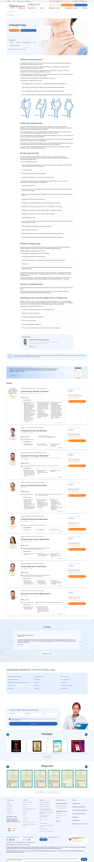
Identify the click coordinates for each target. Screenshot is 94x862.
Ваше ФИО (12, 713)
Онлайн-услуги (20, 1)
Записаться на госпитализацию (28, 30)
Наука (57, 817)
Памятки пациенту (43, 818)
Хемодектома (64, 688)
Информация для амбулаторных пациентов (46, 813)
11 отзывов (13, 464)
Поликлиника (9, 806)
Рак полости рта (65, 676)
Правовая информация (53, 792)
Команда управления (28, 802)
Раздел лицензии (40, 792)
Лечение (34, 42)
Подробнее (13, 375)
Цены (14, 1)
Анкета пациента (43, 823)
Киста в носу (11, 685)
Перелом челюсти (38, 676)
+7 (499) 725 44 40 (33, 4)
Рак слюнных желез (66, 679)
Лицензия (25, 811)
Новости (74, 800)
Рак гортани (37, 679)
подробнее (60, 422)
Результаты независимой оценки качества (30, 825)
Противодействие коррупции (29, 808)
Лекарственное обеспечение (79, 810)
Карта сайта (25, 819)
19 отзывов (13, 439)
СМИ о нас (25, 804)
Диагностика (9, 804)
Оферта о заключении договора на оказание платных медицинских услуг (13, 820)
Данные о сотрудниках (44, 804)
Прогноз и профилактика (14, 45)
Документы (75, 817)
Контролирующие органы (78, 813)
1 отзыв (12, 527)
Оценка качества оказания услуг (30, 822)
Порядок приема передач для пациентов (46, 826)
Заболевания (75, 820)
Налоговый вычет (60, 800)
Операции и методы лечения (79, 823)
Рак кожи (36, 688)
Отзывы (58, 821)
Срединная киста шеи (66, 685)
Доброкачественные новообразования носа (19, 682)
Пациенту (41, 800)
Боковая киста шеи (13, 679)
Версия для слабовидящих (80, 1)
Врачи (24, 806)
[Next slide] (86, 734)
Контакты (25, 817)
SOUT (24, 815)
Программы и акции (11, 816)
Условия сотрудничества (61, 807)
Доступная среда (43, 828)
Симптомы (18, 42)
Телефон (28, 713)
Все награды (47, 756)
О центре (8, 1)
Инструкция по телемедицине (46, 831)
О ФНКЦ (25, 800)
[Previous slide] (7, 734)
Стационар (8, 808)
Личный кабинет (55, 5)
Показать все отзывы (47, 653)
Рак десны (37, 685)
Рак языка (63, 682)
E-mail (44, 713)
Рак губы (36, 682)
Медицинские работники (78, 806)
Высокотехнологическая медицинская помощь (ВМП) (45, 809)
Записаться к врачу (68, 5)
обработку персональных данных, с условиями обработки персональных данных (34, 719)
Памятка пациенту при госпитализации (44, 816)
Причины (11, 42)
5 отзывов (13, 575)
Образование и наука (61, 811)
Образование (59, 813)
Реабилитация (9, 811)
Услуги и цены (10, 800)
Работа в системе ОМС (44, 806)
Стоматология (9, 813)
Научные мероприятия (61, 815)
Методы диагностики (26, 42)
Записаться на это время (74, 397)
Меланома (10, 688)
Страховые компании (61, 805)
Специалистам (76, 803)
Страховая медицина (61, 803)
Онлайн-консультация (82, 5)
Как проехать (43, 839)
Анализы (8, 802)
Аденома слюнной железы (15, 676)
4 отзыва (13, 397)
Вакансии (28, 1)
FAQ (40, 821)
